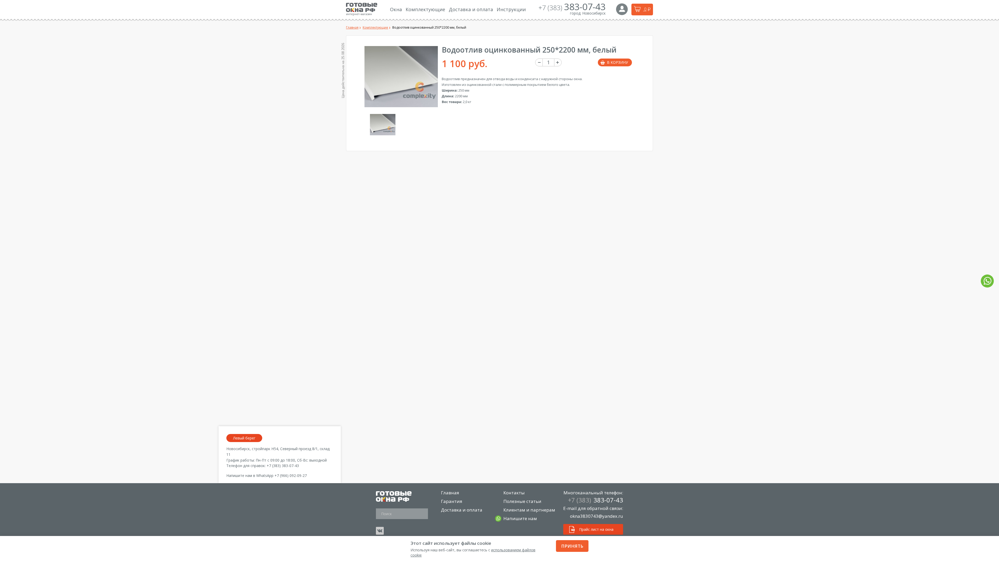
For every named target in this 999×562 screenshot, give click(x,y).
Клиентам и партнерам (529, 510)
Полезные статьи (522, 501)
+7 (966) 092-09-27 (290, 475)
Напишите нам (520, 518)
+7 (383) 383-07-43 (283, 465)
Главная (450, 493)
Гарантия (451, 501)
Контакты (514, 493)
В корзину (617, 62)
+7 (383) (572, 7)
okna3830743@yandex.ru (596, 516)
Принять (572, 546)
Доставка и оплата (461, 510)
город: (575, 13)
